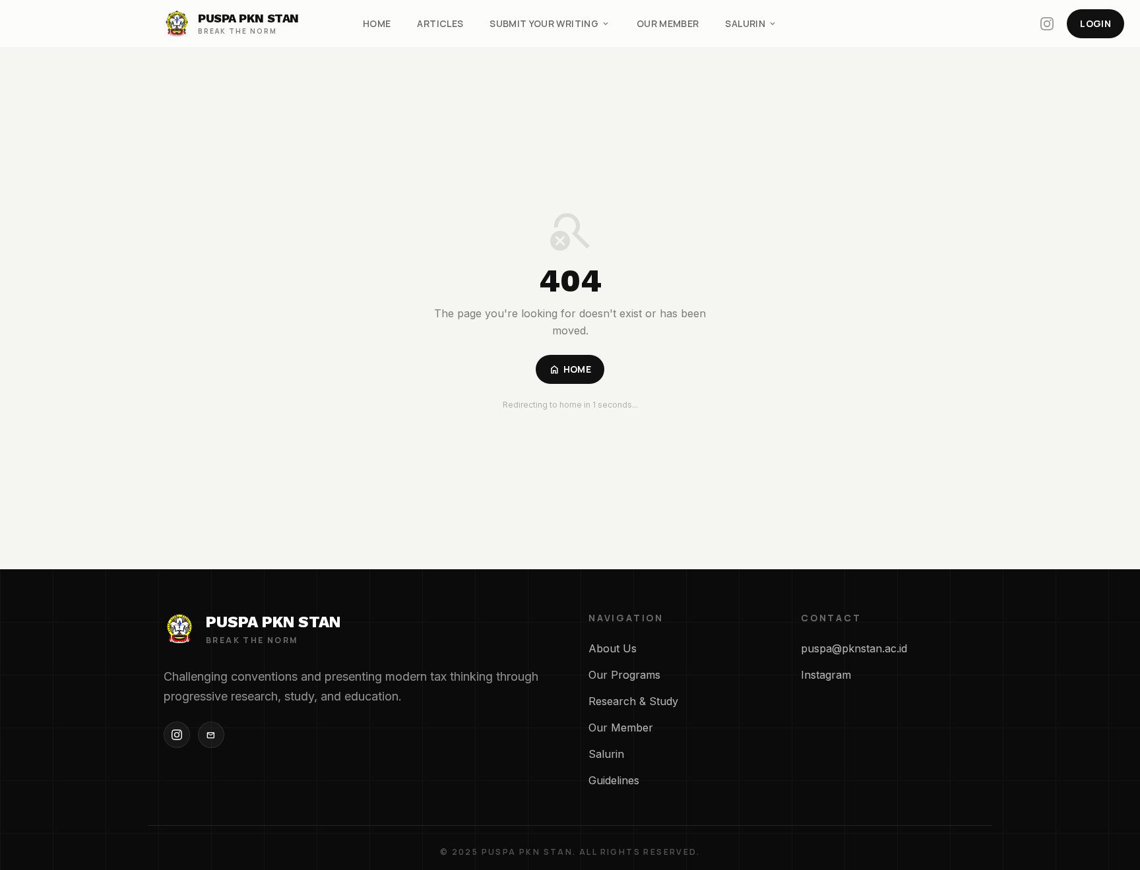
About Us (612, 648)
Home (377, 23)
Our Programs (624, 674)
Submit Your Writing (550, 23)
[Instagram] (177, 735)
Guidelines (613, 780)
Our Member (668, 23)
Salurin (750, 23)
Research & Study (633, 701)
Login (1095, 23)
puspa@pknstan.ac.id (854, 648)
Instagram (826, 674)
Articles (440, 23)
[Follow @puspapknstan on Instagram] (1047, 24)
